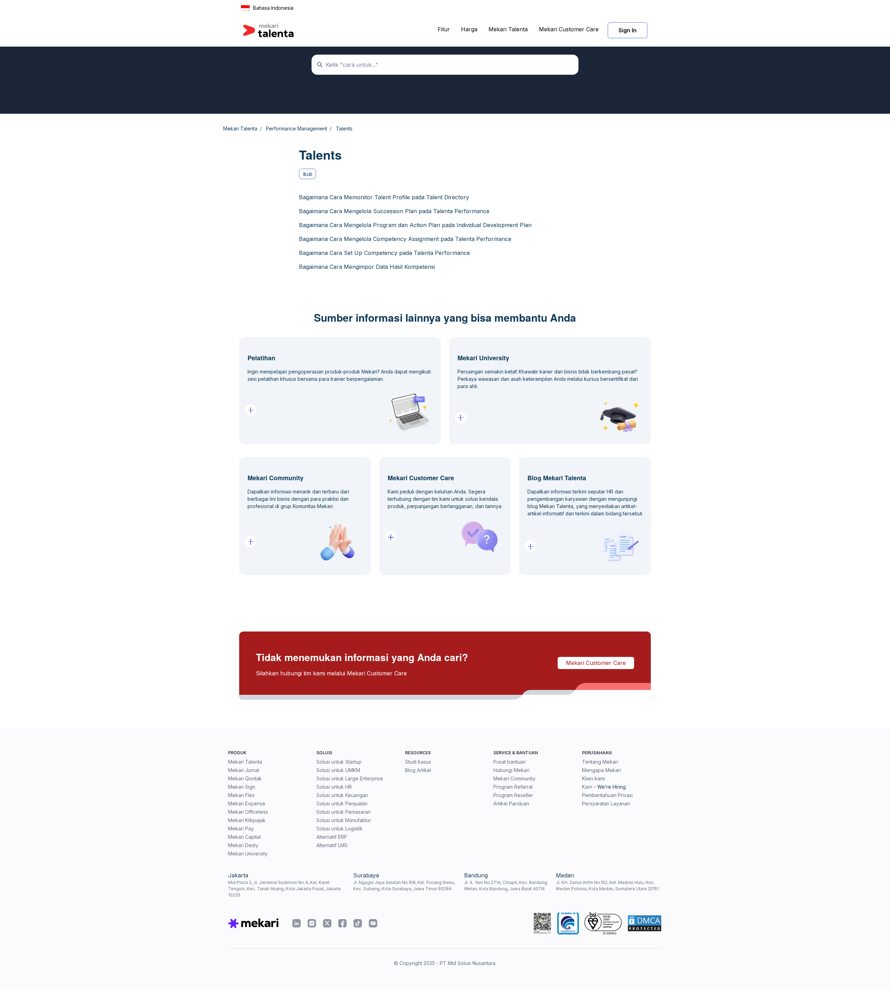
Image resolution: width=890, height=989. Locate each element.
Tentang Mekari (600, 762)
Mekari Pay (241, 828)
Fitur (444, 29)
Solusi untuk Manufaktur (343, 820)
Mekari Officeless (248, 812)
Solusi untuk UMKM (338, 770)
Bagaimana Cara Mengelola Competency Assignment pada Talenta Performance (405, 238)
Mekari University (248, 854)
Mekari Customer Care (569, 29)
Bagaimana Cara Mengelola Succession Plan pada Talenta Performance (394, 211)
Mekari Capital (244, 837)
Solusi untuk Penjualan (341, 803)
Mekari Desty (243, 845)
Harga (469, 29)
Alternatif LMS (332, 845)
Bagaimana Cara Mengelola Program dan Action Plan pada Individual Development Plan (415, 225)
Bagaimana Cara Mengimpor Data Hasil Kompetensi (367, 266)
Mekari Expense (246, 803)
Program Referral (513, 787)
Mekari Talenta (508, 29)
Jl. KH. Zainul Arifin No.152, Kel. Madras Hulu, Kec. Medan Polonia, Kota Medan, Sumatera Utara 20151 (607, 885)
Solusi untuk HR (334, 787)
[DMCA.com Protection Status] (644, 923)
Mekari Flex (241, 795)
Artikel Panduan (511, 803)
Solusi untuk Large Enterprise (349, 778)
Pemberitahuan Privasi (607, 795)
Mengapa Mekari (601, 770)
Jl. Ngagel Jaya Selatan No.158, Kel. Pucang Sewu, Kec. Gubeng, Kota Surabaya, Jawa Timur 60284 (404, 885)
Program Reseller (513, 795)
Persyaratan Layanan (606, 803)
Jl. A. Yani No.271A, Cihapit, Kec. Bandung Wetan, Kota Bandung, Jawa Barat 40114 (505, 885)
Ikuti (307, 174)
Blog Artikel (418, 770)
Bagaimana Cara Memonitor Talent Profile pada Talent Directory (384, 197)
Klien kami (593, 778)
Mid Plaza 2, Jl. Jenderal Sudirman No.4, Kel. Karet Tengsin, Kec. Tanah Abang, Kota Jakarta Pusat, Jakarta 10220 (284, 889)
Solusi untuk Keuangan (342, 795)
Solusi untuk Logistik (339, 828)
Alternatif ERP (331, 837)
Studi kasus (418, 762)
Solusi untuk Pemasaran (343, 812)
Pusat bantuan (509, 762)
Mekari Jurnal (243, 770)
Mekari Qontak (245, 778)
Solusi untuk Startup (339, 762)
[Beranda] (268, 30)
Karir (587, 787)
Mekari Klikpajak (247, 820)
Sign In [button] (627, 30)
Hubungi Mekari (511, 770)
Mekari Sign (241, 787)
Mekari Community (514, 778)
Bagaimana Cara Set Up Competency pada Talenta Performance (384, 252)
